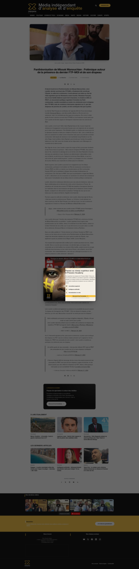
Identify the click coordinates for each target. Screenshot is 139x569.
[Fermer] (93, 270)
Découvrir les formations (79, 296)
